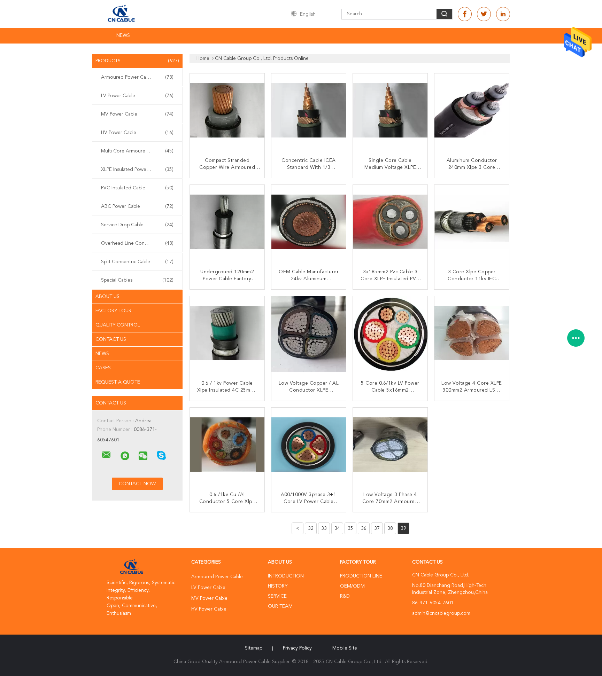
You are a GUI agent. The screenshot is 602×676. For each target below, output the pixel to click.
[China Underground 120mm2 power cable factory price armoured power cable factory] (228, 223)
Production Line (361, 576)
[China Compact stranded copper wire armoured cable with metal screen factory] (228, 111)
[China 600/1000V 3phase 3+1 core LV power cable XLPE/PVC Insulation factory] (309, 446)
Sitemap (253, 648)
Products (137, 60)
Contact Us (110, 339)
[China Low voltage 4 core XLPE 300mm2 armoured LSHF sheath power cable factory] (472, 334)
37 (377, 528)
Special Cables (137, 280)
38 (390, 528)
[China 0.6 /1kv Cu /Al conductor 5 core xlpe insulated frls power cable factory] (228, 446)
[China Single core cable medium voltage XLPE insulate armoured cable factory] (391, 111)
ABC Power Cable (137, 206)
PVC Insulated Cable (137, 188)
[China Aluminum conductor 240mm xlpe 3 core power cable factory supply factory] (472, 111)
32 (311, 528)
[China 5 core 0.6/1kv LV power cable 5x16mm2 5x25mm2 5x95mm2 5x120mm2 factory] (391, 334)
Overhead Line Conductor (137, 243)
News (123, 35)
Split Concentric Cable (137, 261)
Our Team (280, 606)
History (277, 586)
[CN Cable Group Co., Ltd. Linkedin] (503, 14)
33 (324, 528)
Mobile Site (344, 648)
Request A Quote (117, 382)
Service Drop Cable (137, 224)
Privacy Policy (297, 648)
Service (277, 596)
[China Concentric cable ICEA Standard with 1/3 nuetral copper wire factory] (309, 111)
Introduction (286, 576)
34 (337, 528)
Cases (103, 367)
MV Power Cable (137, 114)
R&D (345, 596)
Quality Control (117, 325)
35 (350, 528)
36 (363, 528)
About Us (107, 296)
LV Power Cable (137, 95)
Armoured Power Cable (137, 77)
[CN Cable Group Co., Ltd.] (106, 455)
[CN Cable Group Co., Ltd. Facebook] (465, 14)
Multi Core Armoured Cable (137, 151)
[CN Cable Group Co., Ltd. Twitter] (484, 14)
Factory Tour (113, 310)
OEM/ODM (352, 586)
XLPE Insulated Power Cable (137, 169)
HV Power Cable (137, 132)
